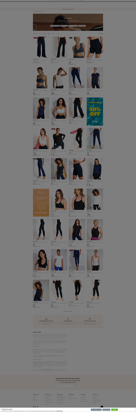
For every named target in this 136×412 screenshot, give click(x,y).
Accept (114, 409)
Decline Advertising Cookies (96, 409)
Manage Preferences (106, 409)
